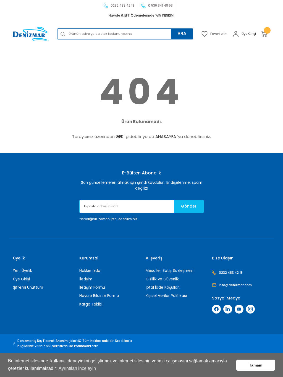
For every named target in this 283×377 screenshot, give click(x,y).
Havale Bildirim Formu (99, 295)
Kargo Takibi (90, 304)
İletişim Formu (92, 287)
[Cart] (265, 34)
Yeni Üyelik (22, 270)
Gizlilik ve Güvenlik (162, 279)
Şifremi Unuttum (28, 287)
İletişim (85, 279)
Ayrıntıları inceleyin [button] (77, 368)
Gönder (188, 206)
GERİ (120, 136)
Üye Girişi (21, 279)
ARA (181, 33)
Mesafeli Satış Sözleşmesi (169, 270)
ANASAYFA (165, 136)
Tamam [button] (255, 365)
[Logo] (31, 34)
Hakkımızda (89, 270)
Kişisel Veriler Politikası (166, 295)
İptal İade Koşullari (163, 287)
